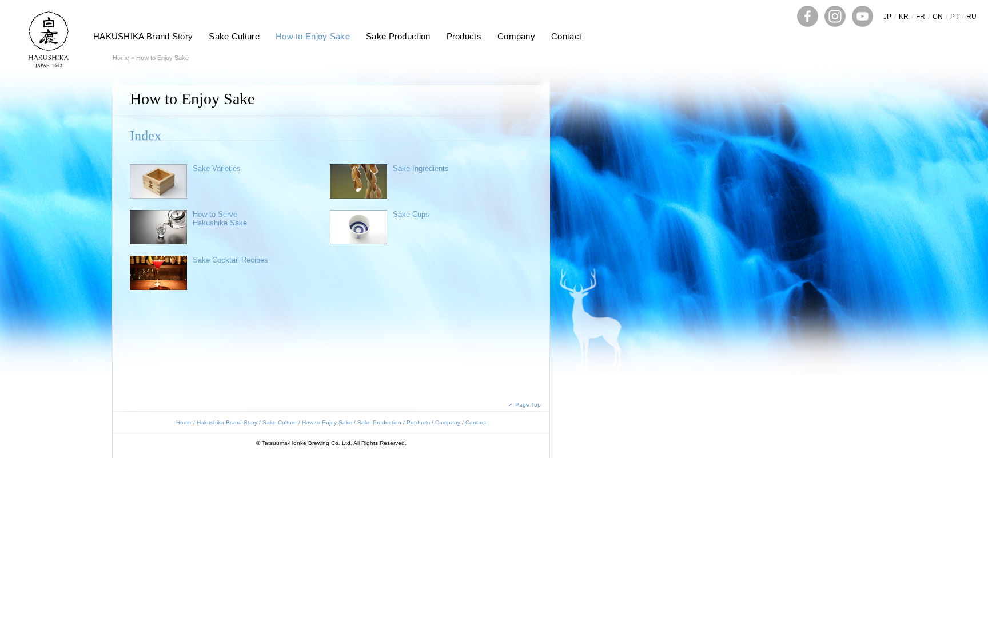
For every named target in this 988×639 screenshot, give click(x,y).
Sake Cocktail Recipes (230, 260)
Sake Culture (234, 36)
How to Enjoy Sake (313, 36)
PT (954, 17)
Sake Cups (411, 214)
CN (938, 17)
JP (887, 17)
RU (971, 17)
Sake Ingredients (421, 168)
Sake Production (398, 36)
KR (904, 17)
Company (516, 36)
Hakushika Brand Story (227, 422)
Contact (566, 36)
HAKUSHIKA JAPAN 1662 (49, 39)
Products (464, 36)
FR (920, 17)
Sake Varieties (217, 168)
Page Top (528, 405)
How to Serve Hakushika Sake (220, 218)
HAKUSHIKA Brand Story (143, 36)
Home (121, 57)
